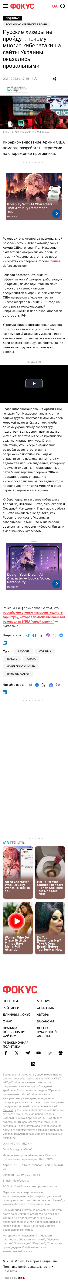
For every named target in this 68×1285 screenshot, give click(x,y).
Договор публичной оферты (47, 1032)
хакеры (12, 658)
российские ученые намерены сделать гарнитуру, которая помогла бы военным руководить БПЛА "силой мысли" (34, 617)
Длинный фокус (17, 1014)
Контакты (10, 1271)
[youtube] (38, 1052)
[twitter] (16, 1052)
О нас (7, 1021)
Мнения (43, 1001)
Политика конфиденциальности (27, 1266)
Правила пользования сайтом (14, 1032)
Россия (24, 651)
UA (55, 6)
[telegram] (27, 1052)
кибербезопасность (21, 666)
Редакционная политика (16, 1044)
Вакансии (45, 1021)
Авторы (43, 1014)
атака (32, 658)
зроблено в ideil (15, 1278)
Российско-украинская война (27, 24)
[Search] (63, 6)
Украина (45, 651)
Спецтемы (46, 1008)
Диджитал (12, 18)
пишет (55, 261)
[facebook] (5, 1052)
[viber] (49, 1052)
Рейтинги (11, 1008)
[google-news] (60, 1052)
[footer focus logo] (20, 989)
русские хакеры (18, 673)
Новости (10, 1001)
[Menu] (5, 6)
